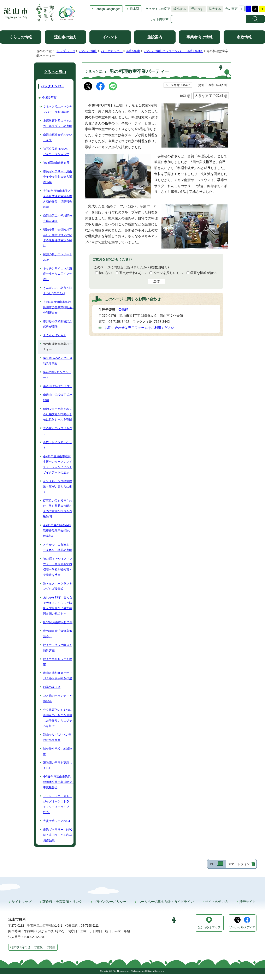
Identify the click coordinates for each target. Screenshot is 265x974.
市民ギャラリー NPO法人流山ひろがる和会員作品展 (57, 835)
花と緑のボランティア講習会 (57, 698)
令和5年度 (133, 51)
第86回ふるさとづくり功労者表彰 (57, 360)
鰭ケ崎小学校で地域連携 (57, 751)
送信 (156, 281)
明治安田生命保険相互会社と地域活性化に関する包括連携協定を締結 (57, 237)
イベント (110, 37)
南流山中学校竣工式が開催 (57, 397)
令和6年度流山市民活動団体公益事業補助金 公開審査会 (58, 307)
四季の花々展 (51, 687)
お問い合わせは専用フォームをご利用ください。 (141, 327)
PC (212, 864)
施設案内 (154, 37)
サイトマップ (21, 901)
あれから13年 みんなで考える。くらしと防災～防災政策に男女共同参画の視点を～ (57, 605)
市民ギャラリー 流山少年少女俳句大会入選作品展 (57, 177)
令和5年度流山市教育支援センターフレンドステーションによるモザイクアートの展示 (57, 464)
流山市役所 (17, 919)
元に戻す (196, 9)
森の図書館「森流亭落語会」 (57, 633)
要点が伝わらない (132, 273)
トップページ (66, 51)
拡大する (214, 9)
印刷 (183, 95)
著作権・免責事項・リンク (62, 901)
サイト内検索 (159, 19)
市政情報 (244, 37)
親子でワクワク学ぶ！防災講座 (57, 647)
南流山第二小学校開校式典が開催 (57, 218)
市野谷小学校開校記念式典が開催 (57, 324)
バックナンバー (112, 51)
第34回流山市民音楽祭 (57, 622)
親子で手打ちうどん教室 (57, 661)
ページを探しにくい (168, 273)
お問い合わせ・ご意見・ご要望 (33, 947)
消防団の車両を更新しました (57, 765)
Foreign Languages (107, 9)
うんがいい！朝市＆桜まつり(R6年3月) (57, 290)
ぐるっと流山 (88, 51)
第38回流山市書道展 (56, 162)
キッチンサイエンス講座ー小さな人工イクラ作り (57, 274)
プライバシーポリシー (109, 901)
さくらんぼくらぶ (54, 335)
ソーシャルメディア (242, 927)
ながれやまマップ (209, 927)
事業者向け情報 (200, 37)
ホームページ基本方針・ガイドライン (165, 901)
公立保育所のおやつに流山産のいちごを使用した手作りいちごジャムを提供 (57, 718)
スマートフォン (239, 864)
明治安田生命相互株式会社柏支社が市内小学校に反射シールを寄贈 (57, 414)
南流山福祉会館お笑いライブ (57, 137)
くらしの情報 (21, 37)
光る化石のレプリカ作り (57, 430)
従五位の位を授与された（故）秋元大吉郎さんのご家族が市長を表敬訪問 (57, 508)
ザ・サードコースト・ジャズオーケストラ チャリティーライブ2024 (57, 804)
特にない (105, 273)
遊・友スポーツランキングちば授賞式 (57, 586)
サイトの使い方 (216, 901)
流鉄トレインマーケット (57, 445)
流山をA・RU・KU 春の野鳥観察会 (57, 737)
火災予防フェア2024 (56, 821)
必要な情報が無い (203, 273)
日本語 (134, 9)
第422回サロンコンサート (57, 374)
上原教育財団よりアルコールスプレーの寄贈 (57, 123)
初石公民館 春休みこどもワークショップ (56, 151)
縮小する (178, 9)
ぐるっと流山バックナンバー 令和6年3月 (173, 51)
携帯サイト (247, 901)
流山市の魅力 (65, 37)
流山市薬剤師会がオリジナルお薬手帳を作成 (57, 675)
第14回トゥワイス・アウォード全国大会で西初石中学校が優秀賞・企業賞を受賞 (57, 566)
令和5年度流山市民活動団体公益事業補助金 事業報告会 (58, 782)
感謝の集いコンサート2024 (57, 257)
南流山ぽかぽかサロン (57, 386)
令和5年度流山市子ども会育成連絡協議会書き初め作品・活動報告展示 (57, 199)
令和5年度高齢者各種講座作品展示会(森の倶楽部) (57, 531)
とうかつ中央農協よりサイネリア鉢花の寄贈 (57, 547)
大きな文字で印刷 (209, 96)
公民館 (123, 309)
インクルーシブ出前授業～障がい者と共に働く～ (57, 486)
